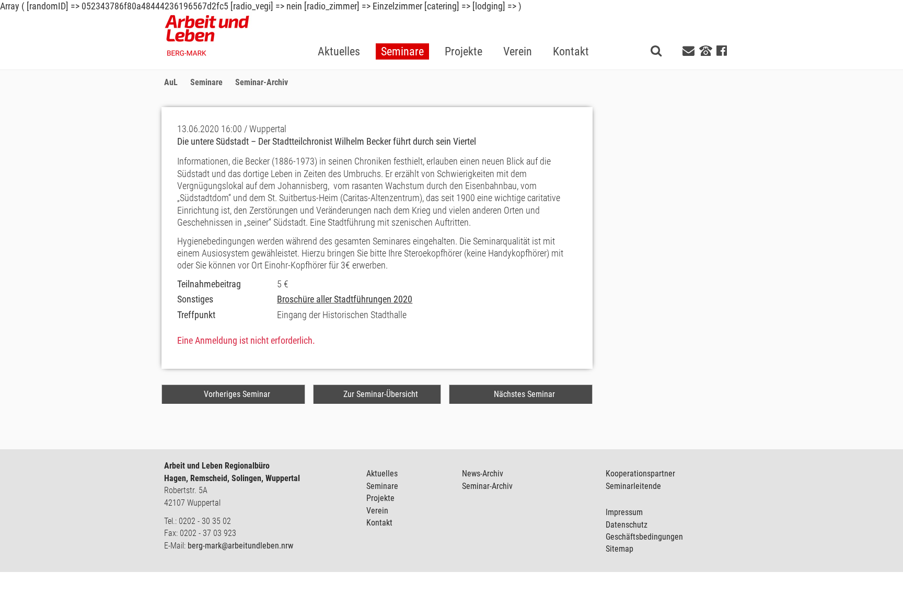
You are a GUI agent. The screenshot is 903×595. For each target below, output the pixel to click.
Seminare (382, 486)
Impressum (624, 512)
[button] (402, 34)
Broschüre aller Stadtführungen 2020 (344, 299)
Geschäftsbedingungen (644, 537)
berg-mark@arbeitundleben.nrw (240, 546)
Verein (377, 511)
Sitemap (619, 549)
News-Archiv (482, 474)
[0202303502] (706, 50)
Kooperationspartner (640, 474)
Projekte (380, 498)
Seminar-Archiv (487, 486)
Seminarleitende (633, 486)
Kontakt (379, 523)
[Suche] (656, 50)
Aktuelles (382, 474)
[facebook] (721, 51)
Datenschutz (626, 525)
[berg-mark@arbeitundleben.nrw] (690, 51)
